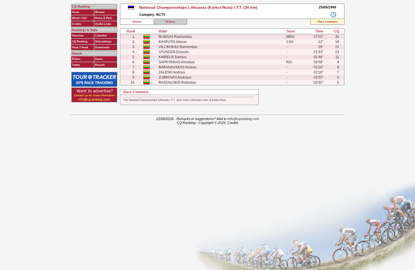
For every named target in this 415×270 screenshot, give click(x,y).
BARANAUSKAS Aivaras (177, 67)
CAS (289, 42)
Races (99, 59)
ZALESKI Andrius (172, 72)
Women (100, 12)
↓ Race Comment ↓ (327, 21)
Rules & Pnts (103, 18)
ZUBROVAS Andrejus (175, 77)
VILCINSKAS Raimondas (178, 47)
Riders (76, 59)
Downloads (102, 47)
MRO (290, 37)
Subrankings (103, 41)
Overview (78, 35)
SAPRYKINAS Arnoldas (177, 62)
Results (100, 65)
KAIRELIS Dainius (173, 57)
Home (75, 12)
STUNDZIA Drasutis (174, 52)
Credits (76, 24)
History (170, 21)
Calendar (101, 35)
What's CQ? (79, 18)
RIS (289, 62)
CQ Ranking (80, 41)
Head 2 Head (80, 47)
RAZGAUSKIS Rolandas (177, 82)
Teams (76, 65)
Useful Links (103, 24)
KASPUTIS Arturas (173, 42)
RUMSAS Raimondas (175, 37)
